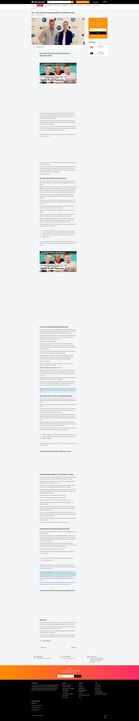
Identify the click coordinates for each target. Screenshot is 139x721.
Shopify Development (66, 686)
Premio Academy (80, 5)
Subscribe (98, 33)
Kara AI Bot (88, 5)
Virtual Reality (65, 695)
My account (95, 2)
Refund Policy (97, 688)
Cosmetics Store (100, 46)
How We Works (81, 688)
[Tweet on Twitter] (41, 47)
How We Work (57, 5)
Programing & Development (67, 693)
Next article (73, 647)
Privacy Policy (97, 685)
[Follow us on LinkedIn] (105, 717)
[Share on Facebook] (37, 47)
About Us (72, 5)
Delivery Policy (98, 686)
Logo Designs (65, 692)
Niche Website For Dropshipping (68, 688)
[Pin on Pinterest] (39, 47)
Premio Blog (65, 5)
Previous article (43, 647)
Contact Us (34, 8)
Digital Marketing (65, 690)
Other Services (65, 697)
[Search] (72, 2)
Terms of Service (98, 690)
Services (39, 5)
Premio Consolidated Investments (83, 691)
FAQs (80, 696)
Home (33, 5)
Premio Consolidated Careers (84, 695)
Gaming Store (100, 52)
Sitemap (80, 693)
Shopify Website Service (67, 685)
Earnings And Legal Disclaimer (101, 693)
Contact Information (99, 692)
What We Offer (48, 5)
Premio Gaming (97, 5)
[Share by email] (43, 47)
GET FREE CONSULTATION (82, 2)
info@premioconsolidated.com (69, 658)
